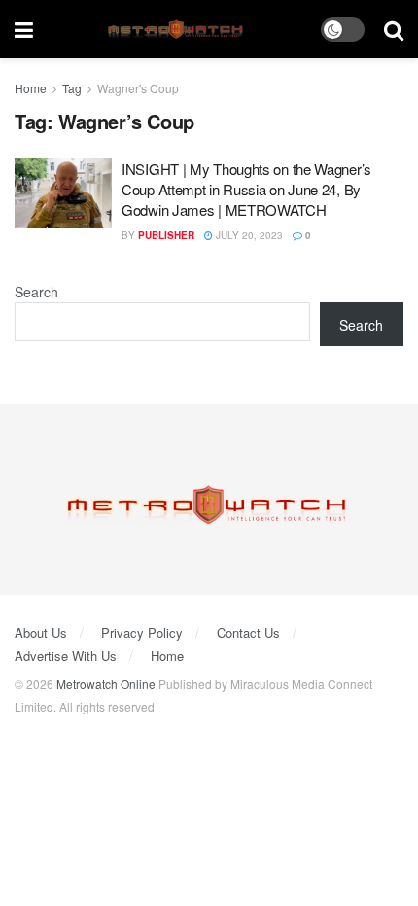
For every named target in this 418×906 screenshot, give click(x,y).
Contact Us (248, 632)
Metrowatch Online (106, 684)
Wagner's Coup (138, 88)
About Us (41, 632)
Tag (72, 88)
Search (36, 291)
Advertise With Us (66, 655)
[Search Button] (393, 29)
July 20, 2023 (248, 235)
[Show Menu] (24, 29)
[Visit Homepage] (177, 29)
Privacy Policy (142, 632)
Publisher (166, 235)
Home (31, 88)
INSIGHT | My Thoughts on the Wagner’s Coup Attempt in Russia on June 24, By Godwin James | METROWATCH (246, 189)
